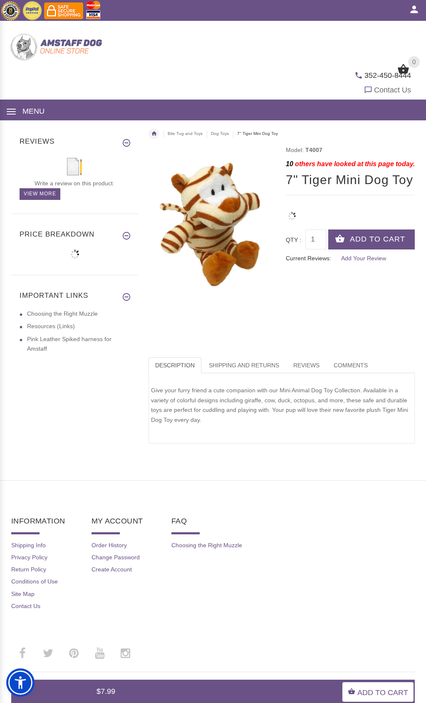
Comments (351, 365)
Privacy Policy (29, 557)
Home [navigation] (154, 133)
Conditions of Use (34, 581)
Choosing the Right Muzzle (62, 313)
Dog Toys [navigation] (220, 133)
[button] (20, 683)
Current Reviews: (308, 258)
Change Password (116, 557)
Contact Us (392, 90)
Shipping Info (28, 545)
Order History (109, 545)
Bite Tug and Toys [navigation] (185, 133)
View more (40, 194)
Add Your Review (363, 258)
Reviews (306, 365)
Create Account (112, 569)
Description (175, 365)
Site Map (23, 594)
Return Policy (28, 569)
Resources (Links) (51, 326)
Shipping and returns (244, 365)
